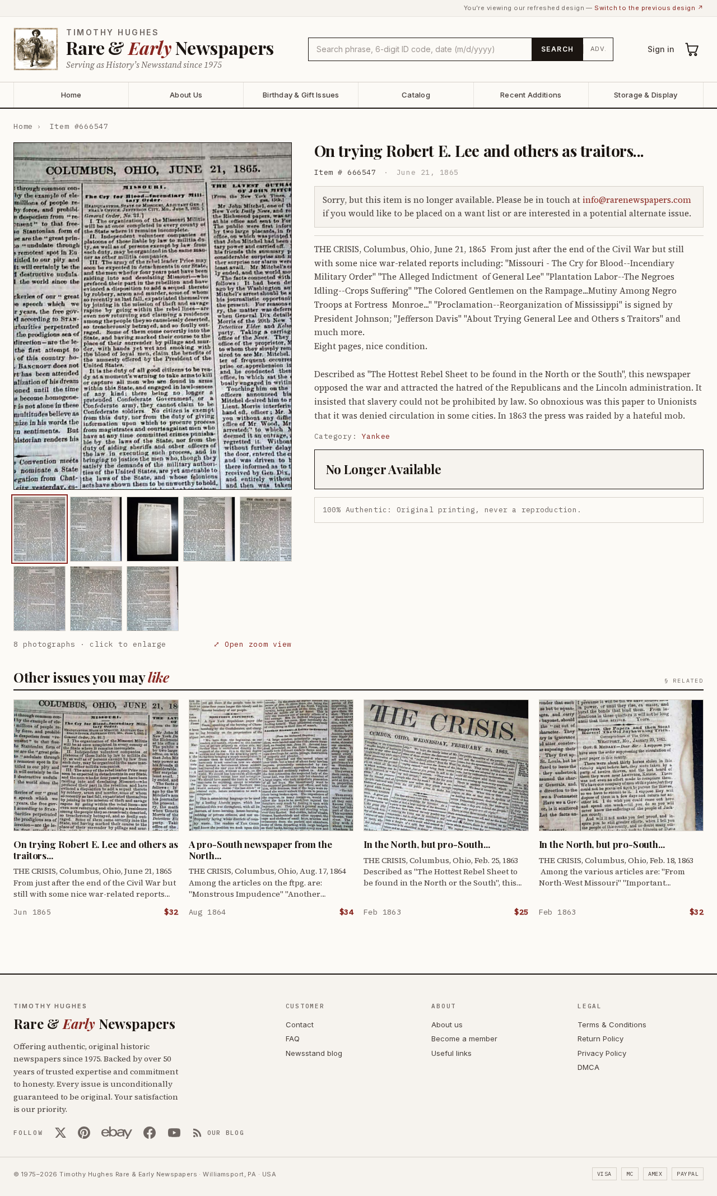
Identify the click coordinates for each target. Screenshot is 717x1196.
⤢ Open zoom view (252, 644)
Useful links (451, 1053)
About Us (186, 94)
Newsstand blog (314, 1053)
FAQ (293, 1038)
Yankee (376, 436)
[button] (152, 316)
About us (447, 1024)
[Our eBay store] (116, 1133)
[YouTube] (174, 1133)
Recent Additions (530, 94)
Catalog (416, 94)
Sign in (661, 49)
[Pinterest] (84, 1133)
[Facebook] (149, 1133)
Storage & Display (645, 94)
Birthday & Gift (301, 94)
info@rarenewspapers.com (637, 200)
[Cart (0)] (692, 49)
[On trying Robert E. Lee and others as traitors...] (39, 529)
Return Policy (600, 1038)
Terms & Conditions (612, 1024)
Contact (300, 1024)
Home (71, 94)
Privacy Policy (602, 1053)
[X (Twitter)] (60, 1133)
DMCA (588, 1067)
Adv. (598, 49)
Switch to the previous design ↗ (649, 8)
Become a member (464, 1038)
